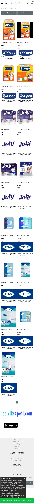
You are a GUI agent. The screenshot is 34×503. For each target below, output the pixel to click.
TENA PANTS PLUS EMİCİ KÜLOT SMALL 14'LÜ (24, 329)
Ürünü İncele (12, 38)
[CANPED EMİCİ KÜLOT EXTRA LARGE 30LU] (9, 30)
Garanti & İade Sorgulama (17, 458)
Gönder (30, 483)
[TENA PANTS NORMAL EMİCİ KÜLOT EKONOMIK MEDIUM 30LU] (9, 270)
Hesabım (17, 448)
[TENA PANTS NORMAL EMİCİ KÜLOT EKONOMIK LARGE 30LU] (9, 363)
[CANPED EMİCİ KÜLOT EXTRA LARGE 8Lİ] (25, 30)
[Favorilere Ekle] (8, 38)
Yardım (17, 456)
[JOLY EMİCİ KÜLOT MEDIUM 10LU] (9, 169)
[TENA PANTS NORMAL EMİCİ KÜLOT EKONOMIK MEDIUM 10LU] (25, 223)
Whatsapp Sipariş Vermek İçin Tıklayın (18, 500)
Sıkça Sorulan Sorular (17, 460)
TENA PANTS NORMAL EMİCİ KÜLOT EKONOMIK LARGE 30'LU (7, 376)
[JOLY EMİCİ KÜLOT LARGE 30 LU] (25, 116)
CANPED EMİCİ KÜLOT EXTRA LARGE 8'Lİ (24, 43)
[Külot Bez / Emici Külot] (4, 8)
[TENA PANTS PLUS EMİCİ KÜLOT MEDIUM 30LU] (9, 316)
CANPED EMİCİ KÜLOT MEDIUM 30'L (24, 86)
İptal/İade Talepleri (17, 444)
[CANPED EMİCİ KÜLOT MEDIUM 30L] (25, 73)
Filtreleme (26, 13)
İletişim (17, 470)
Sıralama (10, 13)
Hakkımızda (17, 468)
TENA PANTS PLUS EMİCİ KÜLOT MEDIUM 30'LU (7, 329)
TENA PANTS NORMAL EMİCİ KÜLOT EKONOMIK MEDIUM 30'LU (7, 282)
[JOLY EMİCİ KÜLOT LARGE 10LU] (9, 116)
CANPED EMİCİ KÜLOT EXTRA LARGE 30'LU (7, 43)
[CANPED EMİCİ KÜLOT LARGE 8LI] (9, 73)
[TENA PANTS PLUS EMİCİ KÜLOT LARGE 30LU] (25, 270)
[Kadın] (6, 8)
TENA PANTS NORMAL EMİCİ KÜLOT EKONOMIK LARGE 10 (7, 236)
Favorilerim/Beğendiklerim (17, 441)
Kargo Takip (17, 446)
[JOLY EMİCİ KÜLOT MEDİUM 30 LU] (25, 169)
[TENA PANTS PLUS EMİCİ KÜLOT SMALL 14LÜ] (25, 316)
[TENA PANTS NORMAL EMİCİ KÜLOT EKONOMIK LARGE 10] (9, 223)
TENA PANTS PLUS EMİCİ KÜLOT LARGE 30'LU (24, 282)
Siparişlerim (17, 439)
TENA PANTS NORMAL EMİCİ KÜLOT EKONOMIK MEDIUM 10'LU (24, 236)
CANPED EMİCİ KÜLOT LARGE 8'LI (7, 86)
